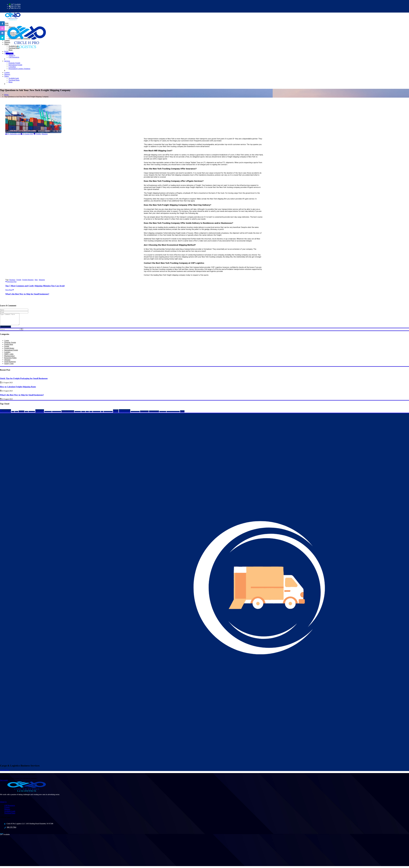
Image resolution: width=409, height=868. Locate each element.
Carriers (7, 72)
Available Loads (9, 811)
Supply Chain (9, 363)
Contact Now (4, 770)
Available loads (14, 78)
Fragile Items (8, 344)
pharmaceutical (96, 411)
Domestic (21, 411)
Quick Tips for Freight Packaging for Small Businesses (24, 378)
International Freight (15, 65)
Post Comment (5, 326)
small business (144, 411)
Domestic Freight (14, 63)
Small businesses (154, 411)
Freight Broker (9, 348)
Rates (102, 411)
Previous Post (11, 282)
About (6, 53)
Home (6, 51)
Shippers (7, 74)
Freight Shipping (28, 280)
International (78, 411)
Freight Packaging (56, 411)
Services (7, 61)
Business (12, 280)
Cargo (12, 411)
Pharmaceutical (9, 356)
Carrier (6, 340)
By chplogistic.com (13, 134)
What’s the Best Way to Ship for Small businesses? (27, 294)
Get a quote (4, 780)
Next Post (8, 290)
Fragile (26, 411)
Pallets (90, 411)
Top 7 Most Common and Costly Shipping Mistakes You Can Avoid (35, 286)
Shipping (45, 134)
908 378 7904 (11, 827)
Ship (36, 280)
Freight (38, 134)
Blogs (10, 50)
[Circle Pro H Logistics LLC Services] (11, 16)
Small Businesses (10, 361)
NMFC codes (8, 354)
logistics (83, 411)
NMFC (87, 411)
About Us (12, 55)
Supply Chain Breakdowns (173, 411)
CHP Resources (14, 57)
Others (6, 76)
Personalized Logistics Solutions (19, 69)
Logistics (7, 352)
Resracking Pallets (108, 411)
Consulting (12, 67)
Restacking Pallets (10, 358)
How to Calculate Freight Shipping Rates (18, 387)
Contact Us (9, 53)
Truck (182, 411)
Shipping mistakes (135, 411)
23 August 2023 (27, 134)
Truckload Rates (14, 48)
